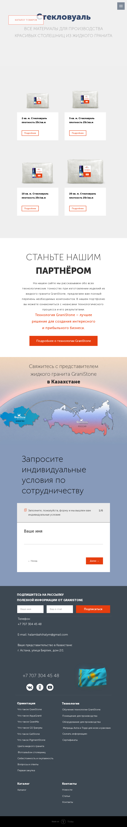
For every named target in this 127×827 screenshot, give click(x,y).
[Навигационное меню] (121, 6)
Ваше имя (33, 531)
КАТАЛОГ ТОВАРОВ (26, 20)
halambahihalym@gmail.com (48, 634)
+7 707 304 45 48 (30, 624)
